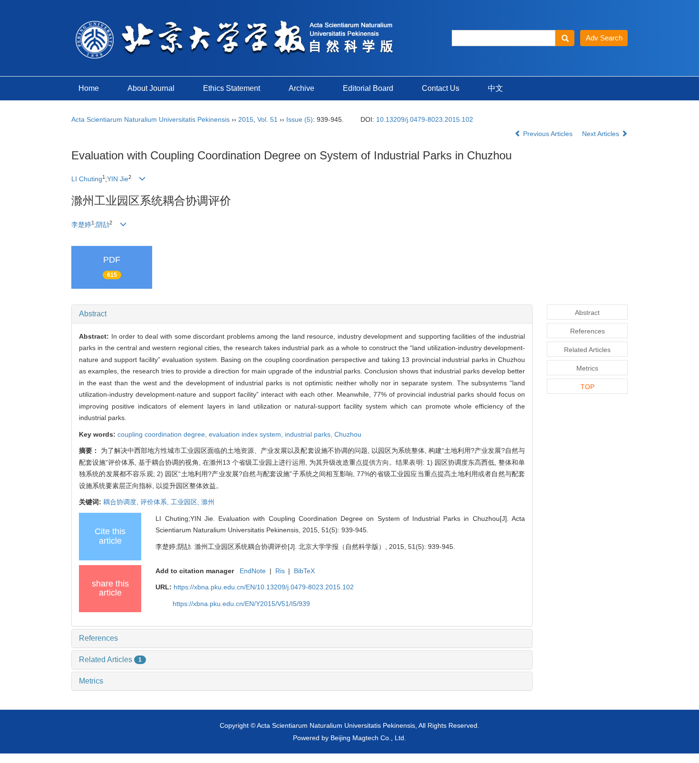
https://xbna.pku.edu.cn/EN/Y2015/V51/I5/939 (241, 603)
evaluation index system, (247, 434)
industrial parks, (309, 434)
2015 (245, 119)
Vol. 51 (267, 119)
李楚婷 (81, 224)
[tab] (302, 314)
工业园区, (186, 502)
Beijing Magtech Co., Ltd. (368, 738)
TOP (587, 387)
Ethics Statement (231, 88)
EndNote (253, 571)
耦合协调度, (121, 502)
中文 (495, 88)
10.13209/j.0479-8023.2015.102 (424, 119)
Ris (280, 571)
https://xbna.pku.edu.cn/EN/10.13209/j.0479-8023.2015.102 (264, 587)
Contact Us (440, 88)
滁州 (207, 502)
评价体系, (155, 502)
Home (88, 88)
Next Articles (601, 133)
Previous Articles (547, 133)
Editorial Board (368, 88)
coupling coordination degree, (163, 434)
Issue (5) (299, 119)
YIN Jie (117, 179)
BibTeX (304, 571)
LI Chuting (86, 179)
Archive (301, 88)
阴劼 (102, 224)
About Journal (151, 88)
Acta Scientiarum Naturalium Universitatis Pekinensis (150, 119)
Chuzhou (347, 434)
